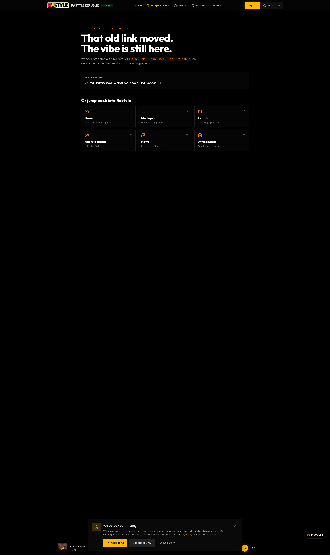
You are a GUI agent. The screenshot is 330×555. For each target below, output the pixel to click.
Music (180, 5)
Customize (166, 542)
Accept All (117, 543)
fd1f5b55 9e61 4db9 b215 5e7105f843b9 (123, 83)
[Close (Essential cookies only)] (235, 526)
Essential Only (142, 543)
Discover (200, 5)
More (216, 5)
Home (138, 5)
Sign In (252, 5)
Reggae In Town (160, 5)
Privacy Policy (184, 534)
